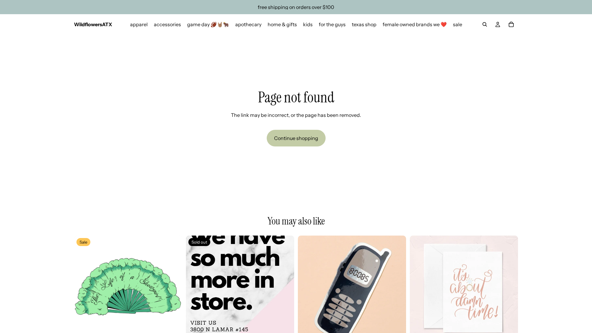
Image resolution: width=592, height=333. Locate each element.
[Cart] (511, 24)
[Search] (484, 24)
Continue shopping (296, 138)
